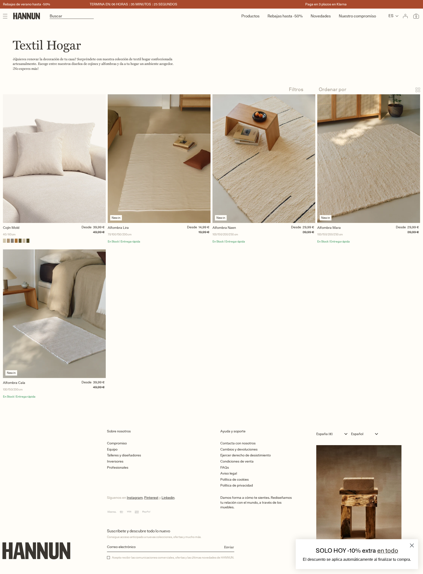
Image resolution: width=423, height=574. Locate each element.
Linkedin (168, 498)
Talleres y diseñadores (124, 455)
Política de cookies (234, 479)
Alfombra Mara (329, 228)
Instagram (135, 498)
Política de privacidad (236, 485)
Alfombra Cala (14, 383)
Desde (87, 227)
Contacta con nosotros (238, 443)
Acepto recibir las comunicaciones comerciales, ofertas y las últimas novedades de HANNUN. (173, 557)
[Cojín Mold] (54, 158)
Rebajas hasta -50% (285, 16)
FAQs (224, 467)
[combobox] (333, 434)
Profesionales (117, 467)
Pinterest (151, 498)
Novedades (321, 16)
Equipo (112, 449)
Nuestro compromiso (357, 16)
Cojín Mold (11, 228)
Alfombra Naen (224, 228)
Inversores (115, 461)
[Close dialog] (412, 545)
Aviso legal (228, 473)
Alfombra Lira (118, 228)
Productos (250, 16)
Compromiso (117, 443)
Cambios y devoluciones (239, 449)
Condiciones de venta (237, 461)
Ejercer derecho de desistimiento (245, 455)
